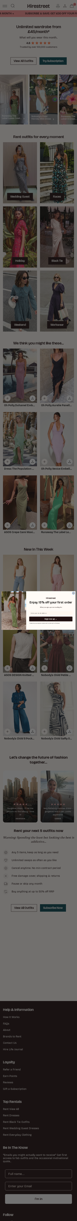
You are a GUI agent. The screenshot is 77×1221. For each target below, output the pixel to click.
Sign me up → (50, 619)
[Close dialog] (73, 593)
